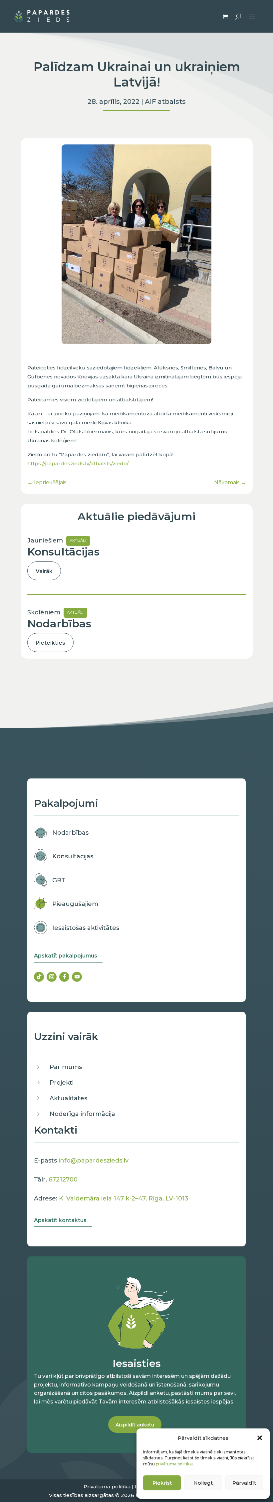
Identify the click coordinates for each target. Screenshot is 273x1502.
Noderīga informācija (82, 1114)
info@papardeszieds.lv (94, 1160)
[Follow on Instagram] (52, 977)
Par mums (66, 1067)
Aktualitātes (68, 1098)
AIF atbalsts (165, 102)
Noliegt (203, 1483)
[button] (259, 1437)
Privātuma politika (107, 1486)
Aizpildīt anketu (135, 1425)
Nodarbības (70, 832)
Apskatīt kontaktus (60, 1220)
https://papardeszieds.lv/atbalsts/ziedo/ (78, 463)
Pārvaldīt (244, 1483)
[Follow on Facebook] (64, 977)
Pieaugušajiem (75, 904)
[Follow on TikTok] (39, 977)
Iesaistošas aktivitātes (85, 928)
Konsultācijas (72, 856)
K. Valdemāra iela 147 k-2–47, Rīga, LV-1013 (123, 1198)
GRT (58, 880)
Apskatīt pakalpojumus (65, 956)
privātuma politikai (174, 1463)
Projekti (62, 1082)
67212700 (63, 1179)
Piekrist (162, 1483)
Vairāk (44, 571)
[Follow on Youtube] (77, 977)
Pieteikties (50, 643)
